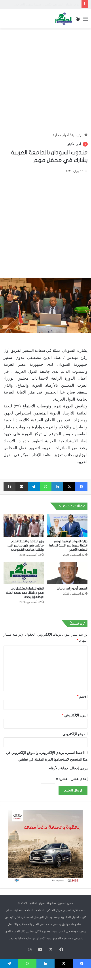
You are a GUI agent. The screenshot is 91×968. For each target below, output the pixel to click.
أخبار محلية (61, 135)
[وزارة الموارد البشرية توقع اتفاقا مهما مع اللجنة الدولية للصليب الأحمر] (67, 525)
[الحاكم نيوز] (63, 18)
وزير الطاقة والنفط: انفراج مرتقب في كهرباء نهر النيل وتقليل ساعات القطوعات (26, 545)
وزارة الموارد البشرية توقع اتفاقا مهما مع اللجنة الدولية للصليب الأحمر (68, 545)
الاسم (82, 696)
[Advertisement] (45, 78)
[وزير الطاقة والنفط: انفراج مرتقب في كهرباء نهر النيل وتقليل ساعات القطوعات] (24, 525)
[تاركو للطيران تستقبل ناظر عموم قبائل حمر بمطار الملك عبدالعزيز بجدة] (24, 573)
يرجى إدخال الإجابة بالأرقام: (67, 768)
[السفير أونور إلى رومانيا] (67, 573)
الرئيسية (77, 135)
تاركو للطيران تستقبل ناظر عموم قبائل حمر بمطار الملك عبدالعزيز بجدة (25, 593)
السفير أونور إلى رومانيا (72, 588)
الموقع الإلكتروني (75, 734)
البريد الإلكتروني (74, 715)
